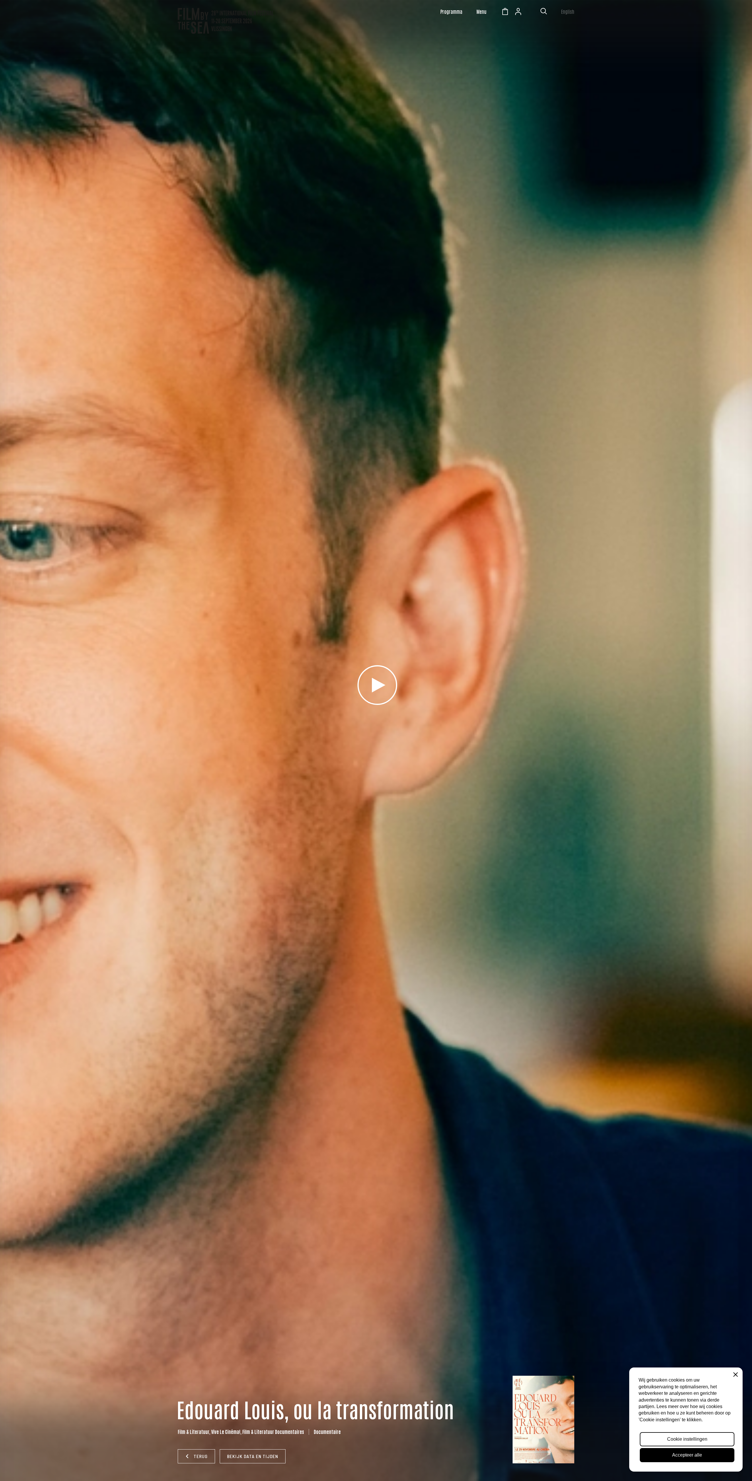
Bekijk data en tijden (252, 1456)
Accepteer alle (687, 1454)
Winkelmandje (505, 12)
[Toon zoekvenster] (543, 12)
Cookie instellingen (687, 1439)
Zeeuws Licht (531, 12)
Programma (451, 11)
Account (518, 12)
